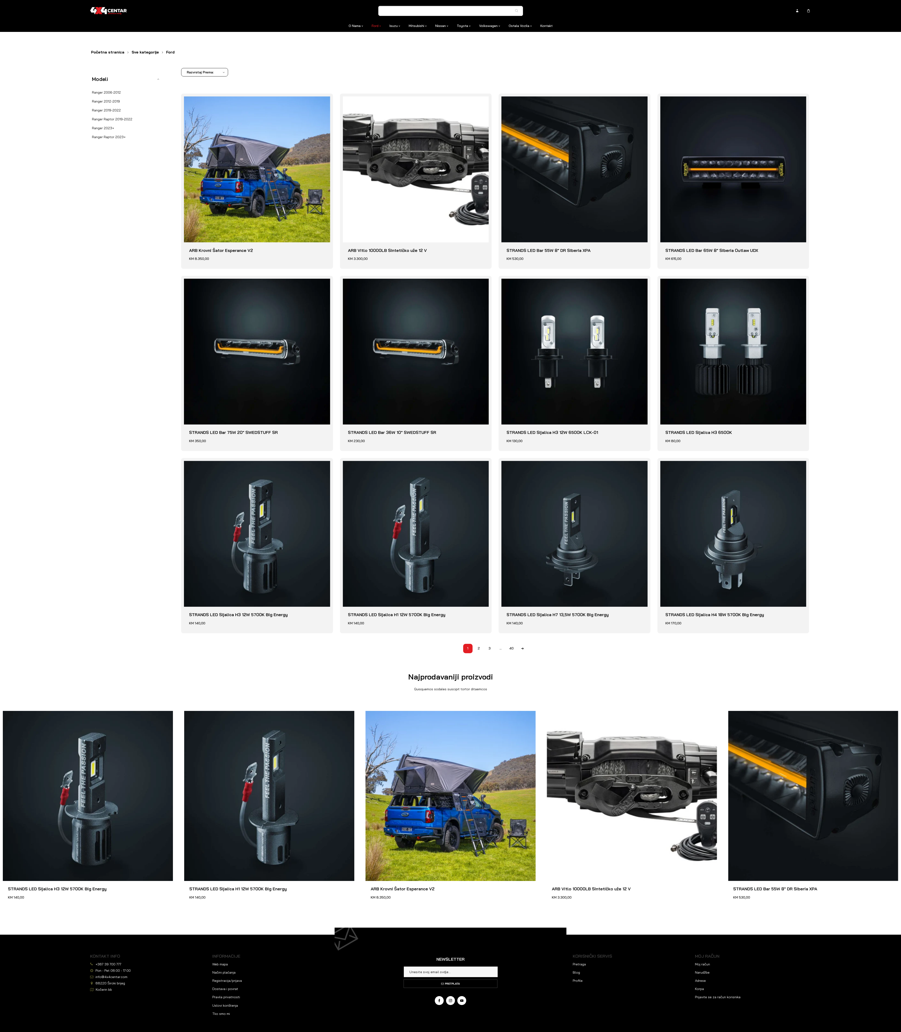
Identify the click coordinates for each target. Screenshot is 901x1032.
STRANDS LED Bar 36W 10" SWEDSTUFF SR (387, 281)
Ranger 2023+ (103, 128)
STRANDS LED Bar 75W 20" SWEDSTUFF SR (228, 281)
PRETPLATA (452, 983)
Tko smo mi (221, 1014)
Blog (576, 972)
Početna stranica (107, 52)
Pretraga (579, 964)
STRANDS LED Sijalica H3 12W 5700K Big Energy (233, 463)
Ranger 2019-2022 (106, 110)
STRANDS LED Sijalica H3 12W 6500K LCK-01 (547, 281)
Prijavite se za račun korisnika (718, 997)
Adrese (700, 981)
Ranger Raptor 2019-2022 (112, 119)
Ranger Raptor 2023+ (109, 137)
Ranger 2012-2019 (106, 101)
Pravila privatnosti (226, 997)
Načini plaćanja (224, 972)
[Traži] (518, 11)
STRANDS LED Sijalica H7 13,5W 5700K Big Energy (552, 463)
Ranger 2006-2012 (106, 92)
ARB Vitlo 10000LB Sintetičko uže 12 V (382, 99)
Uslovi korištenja (225, 1005)
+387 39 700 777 (108, 964)
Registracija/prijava (227, 981)
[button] (127, 79)
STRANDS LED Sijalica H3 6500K (693, 281)
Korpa (699, 989)
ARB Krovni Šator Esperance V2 (216, 99)
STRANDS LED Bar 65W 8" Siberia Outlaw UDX (706, 99)
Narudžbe (702, 972)
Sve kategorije (145, 52)
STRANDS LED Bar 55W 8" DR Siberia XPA (543, 99)
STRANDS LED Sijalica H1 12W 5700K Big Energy (391, 463)
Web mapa (220, 964)
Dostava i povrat (225, 989)
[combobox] (450, 11)
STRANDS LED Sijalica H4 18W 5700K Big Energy (709, 463)
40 (511, 648)
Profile (578, 981)
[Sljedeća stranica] (522, 648)
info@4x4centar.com (111, 977)
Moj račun (702, 964)
